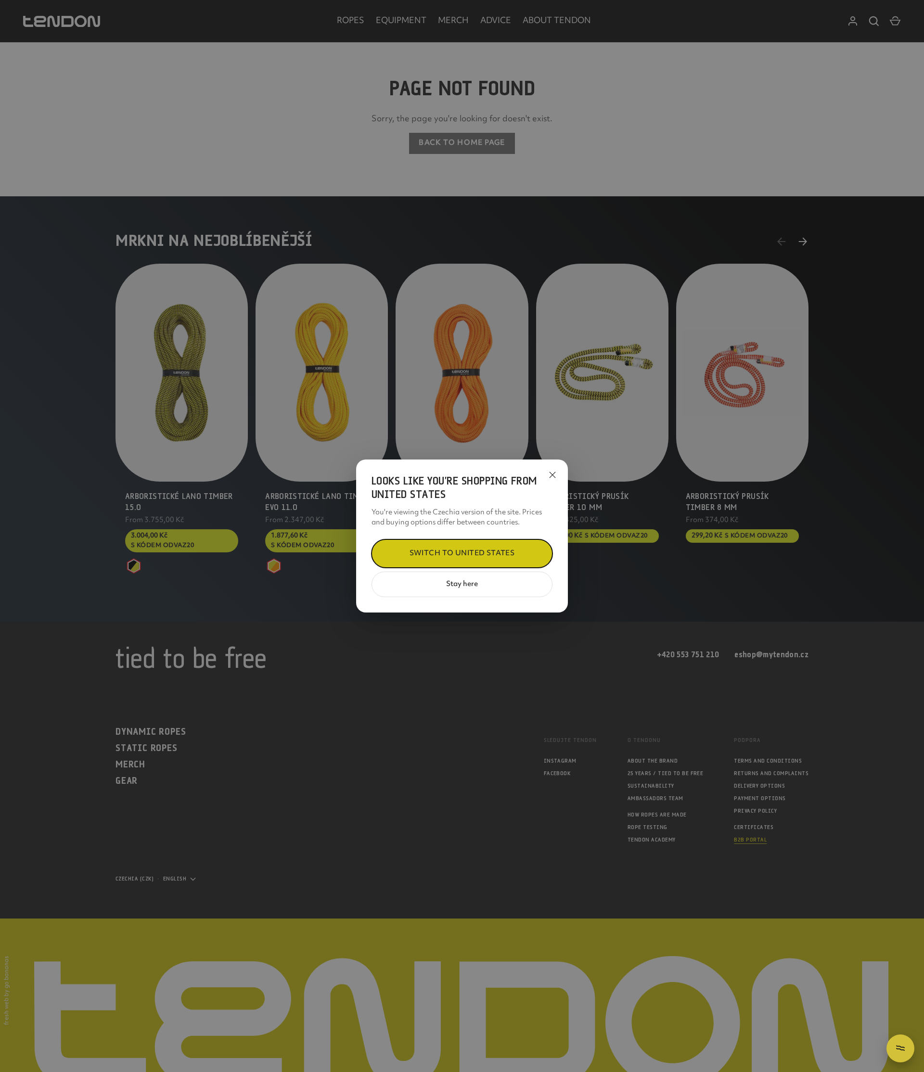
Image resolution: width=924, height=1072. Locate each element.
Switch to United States (462, 553)
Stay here (462, 584)
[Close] (552, 475)
